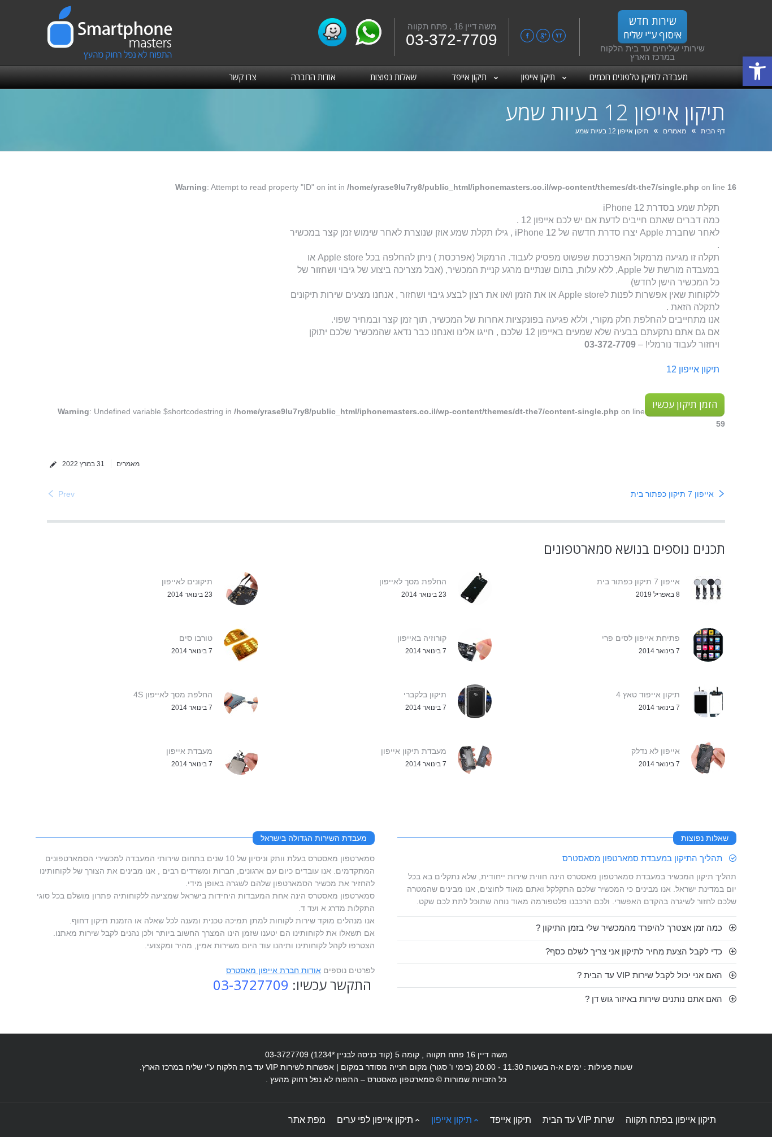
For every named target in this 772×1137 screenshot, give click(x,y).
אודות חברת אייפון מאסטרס (273, 970)
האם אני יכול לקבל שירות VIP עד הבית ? (649, 975)
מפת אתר (307, 1120)
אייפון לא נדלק (655, 751)
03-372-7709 (451, 40)
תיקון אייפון (451, 1120)
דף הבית (713, 131)
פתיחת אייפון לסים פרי (641, 638)
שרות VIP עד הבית (578, 1120)
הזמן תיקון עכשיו (684, 404)
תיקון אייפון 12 (692, 369)
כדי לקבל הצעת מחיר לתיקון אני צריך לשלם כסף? (633, 951)
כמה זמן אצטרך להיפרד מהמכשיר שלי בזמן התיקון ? (629, 927)
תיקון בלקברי (425, 694)
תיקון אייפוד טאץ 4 (648, 694)
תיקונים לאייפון (187, 581)
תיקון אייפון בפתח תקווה (671, 1120)
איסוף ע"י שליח (652, 27)
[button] (757, 71)
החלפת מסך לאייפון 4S (172, 694)
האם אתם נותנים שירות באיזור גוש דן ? (653, 999)
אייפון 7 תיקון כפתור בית (672, 493)
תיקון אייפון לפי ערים (375, 1120)
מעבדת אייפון (189, 751)
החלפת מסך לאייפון (412, 581)
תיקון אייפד (510, 1120)
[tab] (566, 858)
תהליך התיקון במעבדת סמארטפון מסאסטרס (642, 858)
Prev (66, 493)
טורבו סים (195, 638)
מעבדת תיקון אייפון (413, 751)
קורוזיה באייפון (421, 638)
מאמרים (674, 131)
